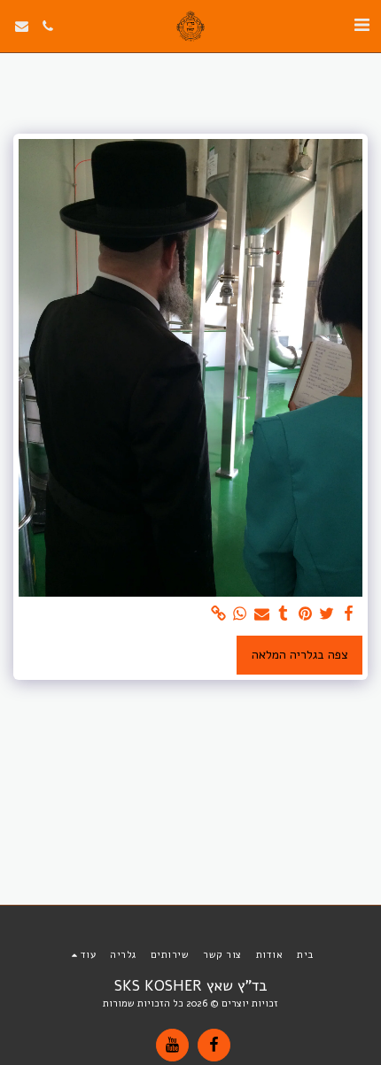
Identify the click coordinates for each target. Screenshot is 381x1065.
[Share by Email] (262, 614)
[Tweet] (327, 614)
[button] (361, 25)
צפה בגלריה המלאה (300, 654)
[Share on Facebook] (349, 614)
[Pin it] (306, 614)
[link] (219, 614)
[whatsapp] (240, 614)
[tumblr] (284, 614)
